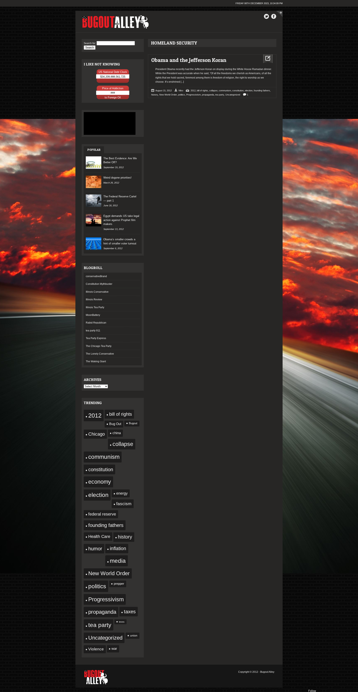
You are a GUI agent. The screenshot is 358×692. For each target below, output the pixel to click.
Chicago (96, 434)
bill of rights (120, 414)
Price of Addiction (112, 88)
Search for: (90, 43)
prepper (119, 583)
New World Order (109, 573)
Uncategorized (105, 638)
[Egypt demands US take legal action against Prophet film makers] (93, 220)
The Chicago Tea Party (98, 346)
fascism (124, 503)
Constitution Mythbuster (99, 284)
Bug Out (115, 424)
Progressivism (106, 599)
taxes (130, 611)
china (116, 433)
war (114, 649)
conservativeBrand (96, 276)
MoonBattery (93, 315)
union (133, 635)
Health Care (99, 536)
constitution (100, 469)
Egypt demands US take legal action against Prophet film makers (121, 220)
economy (99, 481)
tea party (99, 625)
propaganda (102, 612)
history (125, 537)
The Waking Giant (96, 361)
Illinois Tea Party (95, 307)
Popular (93, 149)
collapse (122, 444)
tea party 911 (93, 330)
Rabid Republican (96, 322)
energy (122, 493)
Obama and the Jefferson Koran (188, 60)
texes (122, 622)
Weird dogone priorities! (117, 177)
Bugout (133, 423)
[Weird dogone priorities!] (93, 182)
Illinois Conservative (97, 291)
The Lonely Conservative (100, 353)
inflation (118, 548)
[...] (182, 81)
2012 (95, 415)
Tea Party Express (96, 338)
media (118, 561)
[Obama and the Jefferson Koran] (266, 58)
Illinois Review (94, 299)
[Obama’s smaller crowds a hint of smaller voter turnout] (93, 243)
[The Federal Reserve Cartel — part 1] (93, 200)
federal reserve (102, 514)
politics (97, 586)
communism (104, 457)
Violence (96, 649)
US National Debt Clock (113, 72)
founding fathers (105, 525)
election (98, 495)
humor (95, 548)
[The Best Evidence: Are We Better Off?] (93, 162)
